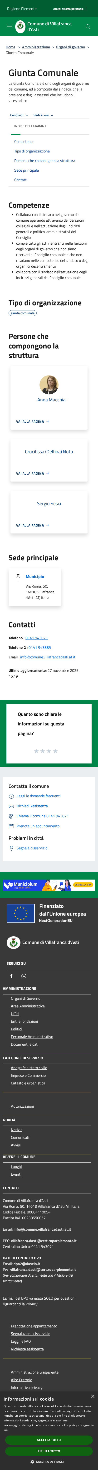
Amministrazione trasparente (35, 1372)
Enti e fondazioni (24, 1021)
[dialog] (49, 1430)
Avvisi (16, 1145)
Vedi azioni (41, 115)
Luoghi (16, 1166)
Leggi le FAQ (21, 1341)
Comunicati (20, 1137)
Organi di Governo (25, 998)
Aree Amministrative (28, 1006)
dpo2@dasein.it (27, 1264)
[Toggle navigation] (9, 26)
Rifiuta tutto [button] (49, 1451)
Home (10, 47)
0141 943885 (40, 647)
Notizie (16, 1130)
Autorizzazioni (22, 1106)
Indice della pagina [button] (30, 126)
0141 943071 (36, 638)
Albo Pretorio (21, 1380)
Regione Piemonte (22, 8)
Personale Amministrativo (32, 1036)
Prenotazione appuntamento (34, 1326)
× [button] (92, 1396)
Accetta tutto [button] (49, 1440)
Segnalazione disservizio (30, 1333)
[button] (49, 1461)
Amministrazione (36, 47)
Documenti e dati (25, 1044)
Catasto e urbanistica (28, 1083)
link (6, 1430)
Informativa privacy (26, 1387)
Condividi (17, 115)
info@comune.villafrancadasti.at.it (47, 657)
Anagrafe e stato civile (29, 1068)
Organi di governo (70, 47)
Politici (16, 1029)
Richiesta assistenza (27, 1349)
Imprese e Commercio (28, 1075)
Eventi (16, 1174)
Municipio (35, 576)
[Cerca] (88, 27)
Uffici (15, 1013)
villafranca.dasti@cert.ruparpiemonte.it (44, 1241)
